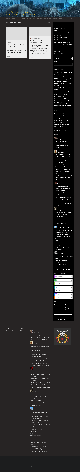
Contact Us (32, 463)
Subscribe (63, 317)
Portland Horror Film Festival (62, 42)
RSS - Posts (57, 51)
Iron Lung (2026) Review (62, 141)
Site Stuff (55, 18)
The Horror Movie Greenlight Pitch (61, 463)
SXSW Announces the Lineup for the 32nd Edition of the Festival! (63, 156)
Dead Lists (29, 18)
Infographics (39, 18)
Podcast (8, 18)
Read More (8, 56)
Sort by (56, 61)
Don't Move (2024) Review (61, 98)
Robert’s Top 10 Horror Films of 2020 (16, 45)
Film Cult (56, 30)
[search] (71, 58)
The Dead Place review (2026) (63, 221)
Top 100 (19, 18)
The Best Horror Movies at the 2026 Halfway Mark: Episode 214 (63, 199)
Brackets (60, 18)
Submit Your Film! (15, 463)
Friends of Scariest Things (47, 463)
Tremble (56, 47)
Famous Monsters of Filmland (62, 28)
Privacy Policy (38, 463)
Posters (33, 18)
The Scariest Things (17, 12)
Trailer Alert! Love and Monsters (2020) (39, 41)
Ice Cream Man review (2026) (63, 212)
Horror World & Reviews (60, 37)
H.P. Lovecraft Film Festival (61, 33)
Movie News (49, 18)
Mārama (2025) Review (60, 81)
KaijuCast (56, 40)
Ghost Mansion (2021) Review (62, 92)
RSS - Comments (58, 53)
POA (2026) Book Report (61, 267)
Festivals (23, 18)
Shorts (44, 18)
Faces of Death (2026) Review (63, 264)
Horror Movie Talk (59, 35)
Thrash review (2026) (61, 223)
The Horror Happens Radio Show (63, 44)
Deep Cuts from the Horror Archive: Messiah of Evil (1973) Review (63, 145)
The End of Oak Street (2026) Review (40, 387)
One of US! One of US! (24, 463)
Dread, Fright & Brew (60, 26)
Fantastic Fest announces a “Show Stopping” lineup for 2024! (62, 171)
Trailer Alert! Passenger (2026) (63, 269)
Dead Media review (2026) (62, 219)
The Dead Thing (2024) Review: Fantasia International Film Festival (63, 177)
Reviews (13, 18)
